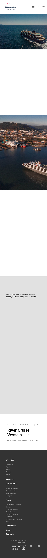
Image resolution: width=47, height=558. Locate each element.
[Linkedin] (31, 546)
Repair (9, 500)
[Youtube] (38, 546)
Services (9, 530)
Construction (11, 484)
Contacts (10, 534)
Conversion (11, 526)
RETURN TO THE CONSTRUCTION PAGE (22, 440)
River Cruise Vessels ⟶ (18, 432)
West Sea (10, 460)
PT (39, 7)
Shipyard (10, 480)
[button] (33, 7)
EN (43, 7)
